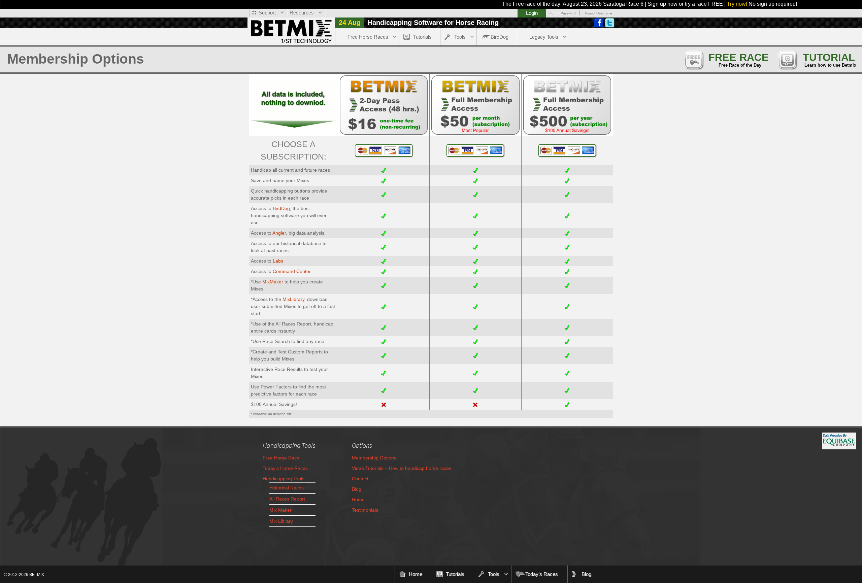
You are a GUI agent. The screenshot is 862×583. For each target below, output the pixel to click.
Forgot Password (563, 13)
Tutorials (422, 37)
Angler (279, 233)
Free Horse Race (281, 457)
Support (267, 12)
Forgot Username (598, 13)
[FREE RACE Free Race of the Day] (693, 59)
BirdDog (499, 37)
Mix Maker (280, 510)
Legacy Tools (543, 37)
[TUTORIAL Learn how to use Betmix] (787, 59)
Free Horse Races (367, 37)
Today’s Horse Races (285, 468)
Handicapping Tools (283, 478)
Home (358, 499)
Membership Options (374, 457)
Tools (460, 37)
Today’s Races (541, 574)
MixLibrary (293, 299)
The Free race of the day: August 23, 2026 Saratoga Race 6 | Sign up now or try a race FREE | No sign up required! (613, 4)
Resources (302, 12)
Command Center (292, 271)
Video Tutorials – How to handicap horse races (401, 468)
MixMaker (272, 281)
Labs (278, 261)
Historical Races (286, 487)
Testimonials (365, 510)
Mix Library (281, 521)
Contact (360, 478)
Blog (356, 489)
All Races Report (287, 499)
